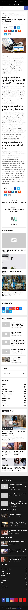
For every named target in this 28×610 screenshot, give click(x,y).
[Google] (20, 600)
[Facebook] (3, 600)
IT (7, 1)
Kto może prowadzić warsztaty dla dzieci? (18, 531)
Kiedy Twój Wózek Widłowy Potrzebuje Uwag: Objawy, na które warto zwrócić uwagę (17, 341)
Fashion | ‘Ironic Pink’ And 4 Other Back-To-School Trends (17, 558)
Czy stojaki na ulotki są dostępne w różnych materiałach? (16, 359)
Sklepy (16, 1)
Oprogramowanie (6, 17)
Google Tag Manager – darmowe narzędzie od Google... (19, 468)
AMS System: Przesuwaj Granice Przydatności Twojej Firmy (13, 250)
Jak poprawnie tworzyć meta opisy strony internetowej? (7, 468)
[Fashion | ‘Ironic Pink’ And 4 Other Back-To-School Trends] (20, 446)
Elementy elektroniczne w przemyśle (14, 202)
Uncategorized (6, 398)
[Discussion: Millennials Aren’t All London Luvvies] (14, 422)
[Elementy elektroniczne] (4, 516)
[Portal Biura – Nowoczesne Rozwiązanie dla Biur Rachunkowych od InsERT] (6, 324)
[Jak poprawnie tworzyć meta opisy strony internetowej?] (8, 462)
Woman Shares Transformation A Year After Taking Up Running (17, 550)
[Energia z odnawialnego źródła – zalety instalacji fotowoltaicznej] (4, 524)
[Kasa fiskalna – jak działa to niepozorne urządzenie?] (6, 351)
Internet (4, 1)
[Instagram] (12, 600)
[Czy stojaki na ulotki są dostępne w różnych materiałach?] (6, 359)
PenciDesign (20, 608)
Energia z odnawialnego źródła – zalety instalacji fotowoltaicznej (17, 523)
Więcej (24, 1)
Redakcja (6, 24)
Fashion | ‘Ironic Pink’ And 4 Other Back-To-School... (19, 453)
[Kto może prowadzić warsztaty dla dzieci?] (4, 532)
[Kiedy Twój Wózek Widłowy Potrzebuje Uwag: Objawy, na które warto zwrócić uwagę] (6, 342)
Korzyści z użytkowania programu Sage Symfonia (12, 272)
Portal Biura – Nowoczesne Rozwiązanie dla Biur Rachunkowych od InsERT (17, 324)
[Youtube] (24, 600)
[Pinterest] (16, 600)
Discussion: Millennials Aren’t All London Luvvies (13, 433)
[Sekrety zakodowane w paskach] (6, 334)
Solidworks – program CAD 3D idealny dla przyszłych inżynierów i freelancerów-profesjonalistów (12, 294)
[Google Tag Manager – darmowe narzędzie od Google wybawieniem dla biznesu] (20, 462)
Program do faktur (7, 87)
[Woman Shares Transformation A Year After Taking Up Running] (8, 446)
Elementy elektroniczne (15, 514)
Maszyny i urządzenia (7, 391)
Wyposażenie (5, 405)
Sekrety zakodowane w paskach (16, 333)
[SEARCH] (24, 373)
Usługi (20, 1)
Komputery (11, 1)
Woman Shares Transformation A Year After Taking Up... (7, 454)
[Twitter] (7, 600)
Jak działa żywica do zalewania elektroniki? (14, 210)
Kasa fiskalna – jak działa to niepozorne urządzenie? (17, 350)
